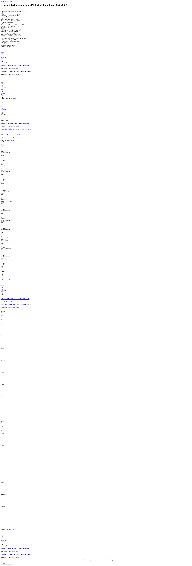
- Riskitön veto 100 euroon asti (17, 135)
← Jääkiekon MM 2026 (6, 1)
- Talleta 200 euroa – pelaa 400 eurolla (17, 65)
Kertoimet (8, 11)
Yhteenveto (3, 11)
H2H (12, 11)
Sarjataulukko (17, 11)
